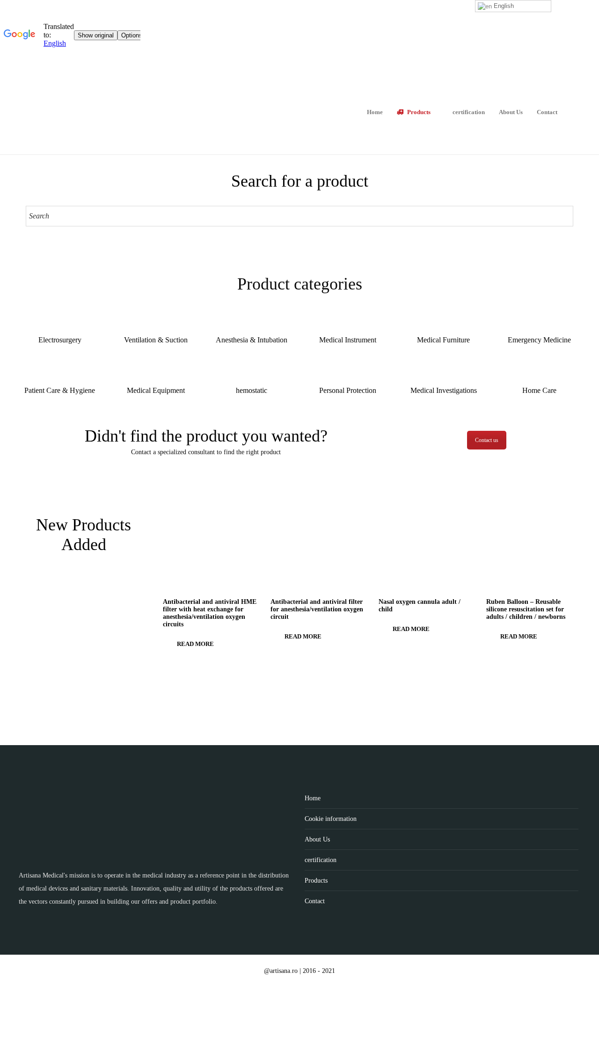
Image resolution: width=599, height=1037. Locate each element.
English (503, 5)
